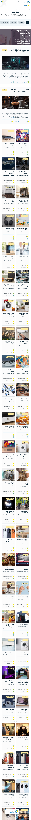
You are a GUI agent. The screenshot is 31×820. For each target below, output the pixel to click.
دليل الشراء (21, 22)
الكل (27, 22)
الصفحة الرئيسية (26, 9)
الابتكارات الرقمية (4, 22)
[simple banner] (28, 1)
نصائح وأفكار (13, 22)
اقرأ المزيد (10, 77)
